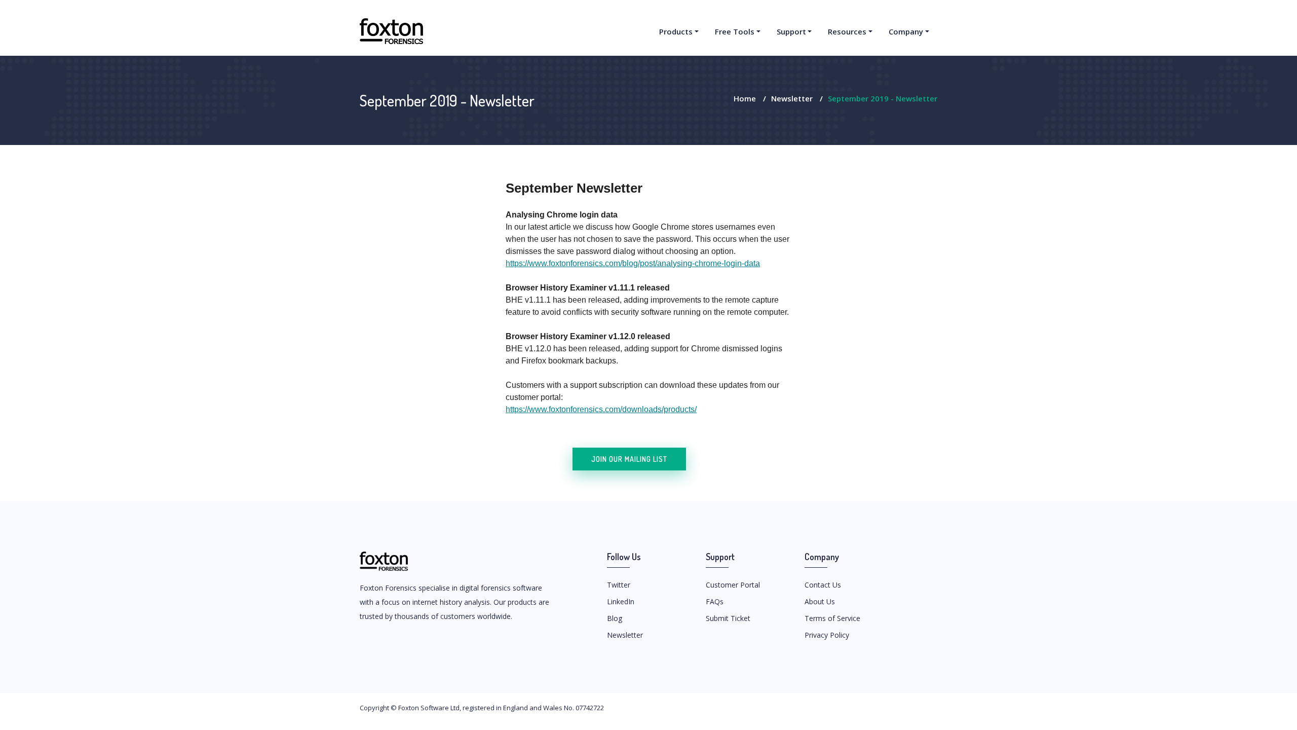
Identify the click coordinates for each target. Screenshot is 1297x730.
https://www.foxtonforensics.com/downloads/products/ (601, 409)
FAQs (714, 601)
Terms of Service (832, 618)
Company (906, 31)
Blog (614, 618)
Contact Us (823, 585)
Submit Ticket (728, 618)
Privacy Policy (827, 635)
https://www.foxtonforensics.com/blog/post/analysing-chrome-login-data (633, 263)
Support (791, 31)
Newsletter (792, 98)
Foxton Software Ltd (429, 707)
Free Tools (734, 31)
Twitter (618, 585)
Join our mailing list (629, 459)
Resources (847, 31)
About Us (820, 601)
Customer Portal (733, 585)
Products (676, 31)
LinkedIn (620, 601)
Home (745, 98)
